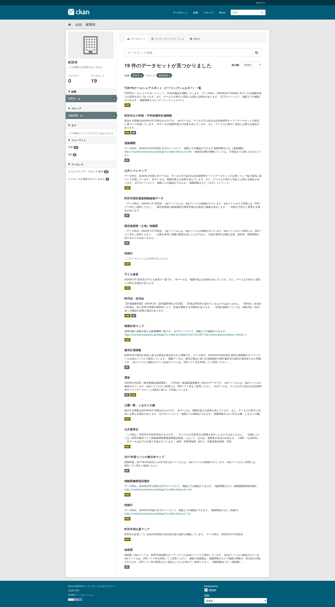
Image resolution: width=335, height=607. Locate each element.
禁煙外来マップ (134, 326)
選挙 (127, 377)
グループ (208, 12)
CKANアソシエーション (81, 595)
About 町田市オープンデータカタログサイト (92, 586)
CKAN (210, 590)
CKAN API (73, 590)
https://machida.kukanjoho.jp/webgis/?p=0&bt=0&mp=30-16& (158, 489)
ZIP (133, 132)
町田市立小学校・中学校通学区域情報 (148, 115)
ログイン (260, 2)
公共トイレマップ (135, 170)
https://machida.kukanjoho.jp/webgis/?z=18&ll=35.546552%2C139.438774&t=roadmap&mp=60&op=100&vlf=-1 (185, 334)
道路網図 (130, 143)
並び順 (235, 65)
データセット (180, 12)
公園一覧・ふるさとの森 (139, 405)
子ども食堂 (131, 274)
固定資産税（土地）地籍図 (141, 226)
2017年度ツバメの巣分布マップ (144, 457)
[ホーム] (69, 24)
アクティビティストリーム (169, 38)
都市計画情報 (132, 350)
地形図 (128, 550)
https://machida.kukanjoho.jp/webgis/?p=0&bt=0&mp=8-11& (157, 513)
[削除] (141, 75)
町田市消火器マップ (137, 529)
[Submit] (262, 12)
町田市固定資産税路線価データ (143, 198)
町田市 (90, 24)
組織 (195, 12)
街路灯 (128, 253)
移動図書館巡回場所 (137, 481)
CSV (127, 105)
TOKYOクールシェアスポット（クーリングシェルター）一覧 (162, 88)
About (222, 12)
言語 (206, 595)
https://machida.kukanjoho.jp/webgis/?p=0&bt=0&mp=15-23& (158, 151)
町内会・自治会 (134, 298)
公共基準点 (131, 429)
